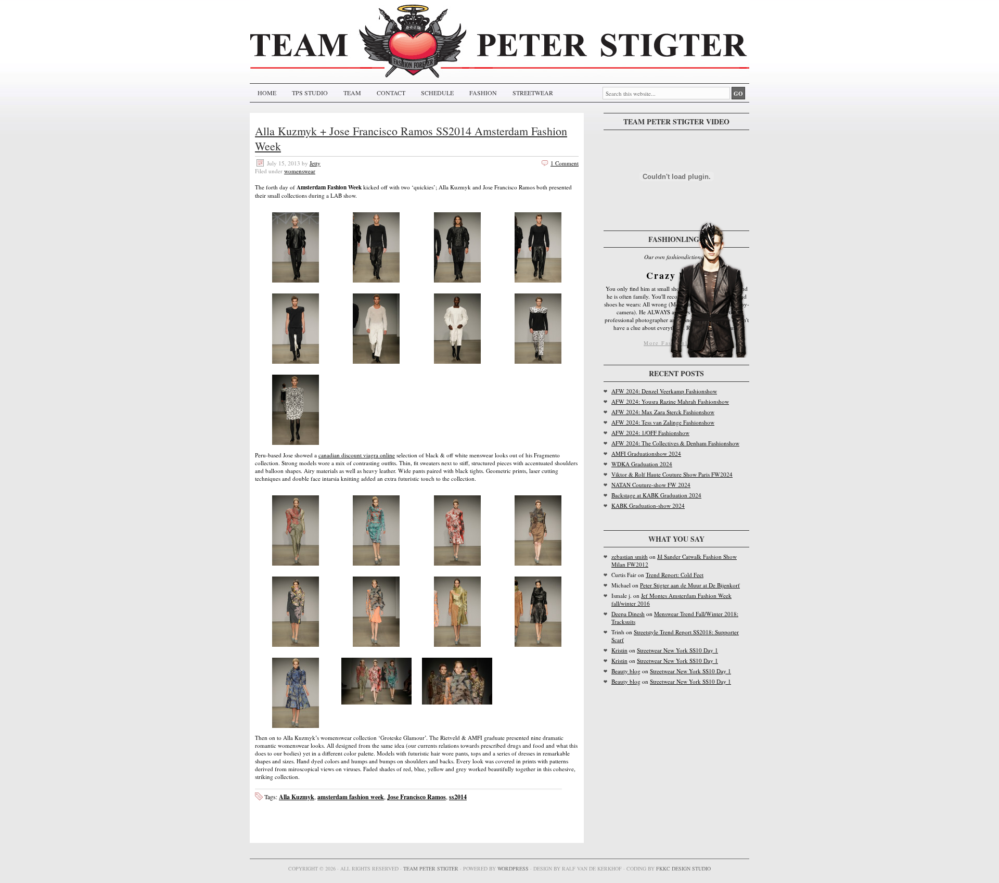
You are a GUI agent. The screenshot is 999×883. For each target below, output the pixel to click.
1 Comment (564, 163)
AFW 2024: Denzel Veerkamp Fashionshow (664, 391)
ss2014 (458, 796)
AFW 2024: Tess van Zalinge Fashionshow (662, 422)
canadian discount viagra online (356, 455)
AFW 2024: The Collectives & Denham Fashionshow (675, 443)
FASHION (483, 92)
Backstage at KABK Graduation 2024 (656, 495)
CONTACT (391, 92)
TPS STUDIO (310, 92)
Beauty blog (626, 671)
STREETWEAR (533, 92)
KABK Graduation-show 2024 (648, 505)
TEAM (352, 92)
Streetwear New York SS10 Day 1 (677, 650)
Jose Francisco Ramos (416, 796)
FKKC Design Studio (683, 868)
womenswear (299, 171)
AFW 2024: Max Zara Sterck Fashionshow (662, 412)
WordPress (513, 868)
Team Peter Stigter (430, 868)
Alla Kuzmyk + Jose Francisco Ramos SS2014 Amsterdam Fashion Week (411, 138)
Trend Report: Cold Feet (674, 575)
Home (267, 92)
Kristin (619, 650)
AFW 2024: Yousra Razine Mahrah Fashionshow (670, 401)
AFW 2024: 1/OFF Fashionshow (650, 433)
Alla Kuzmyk (296, 796)
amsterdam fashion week (350, 796)
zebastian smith (629, 556)
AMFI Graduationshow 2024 (646, 453)
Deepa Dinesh (628, 614)
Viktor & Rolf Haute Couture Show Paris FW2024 (672, 474)
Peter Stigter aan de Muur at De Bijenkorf (690, 585)
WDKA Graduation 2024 (641, 464)
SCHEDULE (437, 92)
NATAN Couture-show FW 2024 (650, 485)
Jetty (315, 163)
